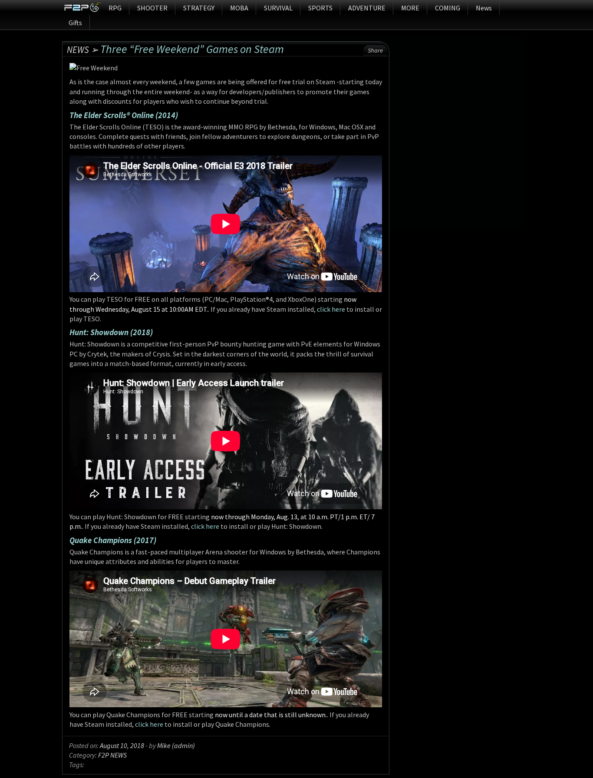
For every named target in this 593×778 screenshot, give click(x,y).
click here (331, 309)
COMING (447, 7)
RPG (115, 7)
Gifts (75, 22)
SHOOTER (152, 7)
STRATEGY (198, 7)
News (484, 7)
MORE (410, 7)
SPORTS (320, 7)
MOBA (239, 7)
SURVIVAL (278, 7)
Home (82, 7)
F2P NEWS (112, 755)
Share (375, 50)
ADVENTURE (366, 7)
